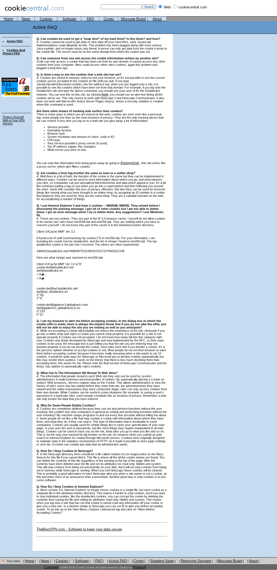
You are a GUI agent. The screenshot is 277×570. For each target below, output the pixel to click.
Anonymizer (129, 163)
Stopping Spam (162, 561)
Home (8, 19)
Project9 (139, 567)
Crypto (109, 19)
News (26, 19)
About (157, 19)
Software (69, 19)
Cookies (46, 19)
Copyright (51, 567)
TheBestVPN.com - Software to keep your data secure (79, 529)
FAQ (90, 19)
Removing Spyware (196, 561)
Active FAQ (15, 41)
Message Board (133, 19)
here (104, 94)
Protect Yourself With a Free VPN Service (14, 120)
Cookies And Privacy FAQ (14, 51)
